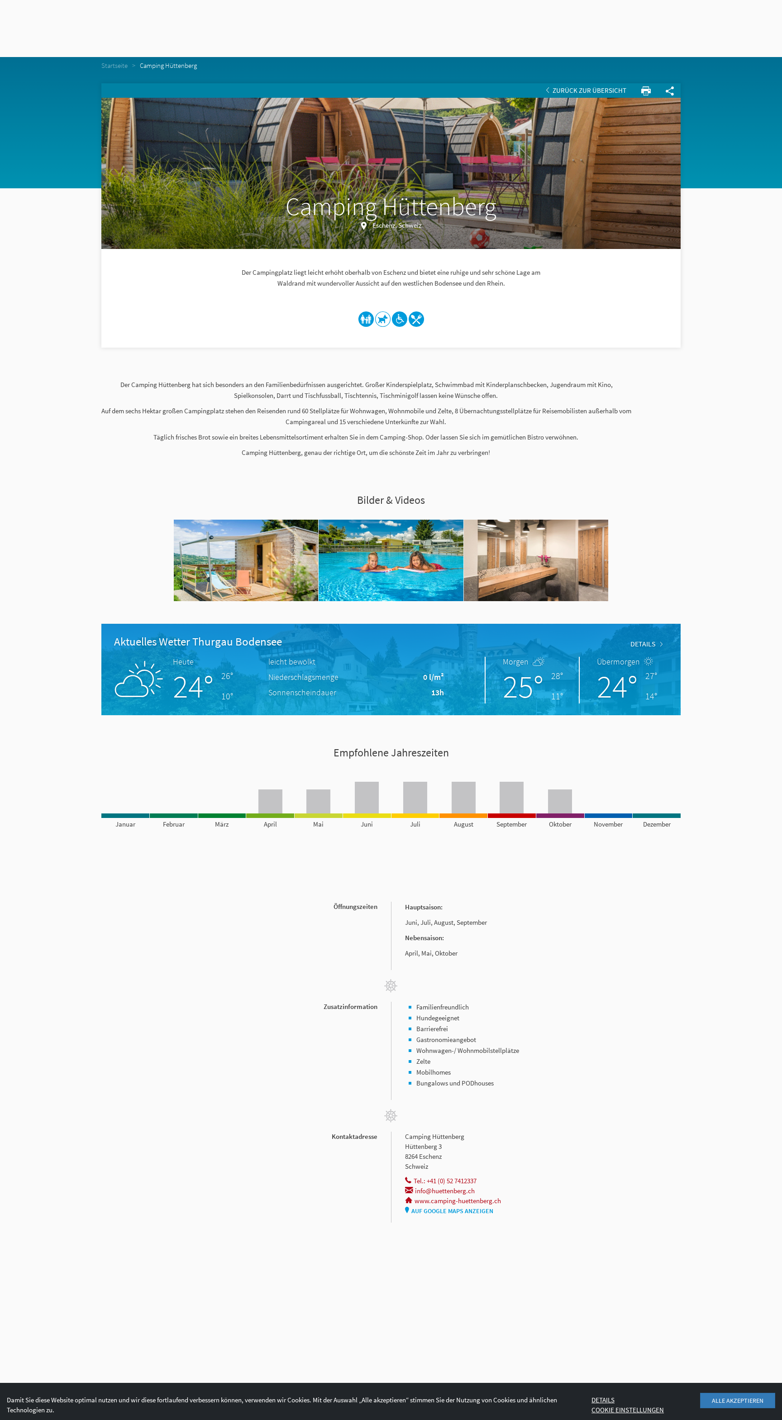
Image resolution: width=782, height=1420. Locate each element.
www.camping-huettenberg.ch (458, 1200)
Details (643, 643)
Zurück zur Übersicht (588, 90)
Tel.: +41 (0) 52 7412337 (445, 1180)
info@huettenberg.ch (445, 1190)
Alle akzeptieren (737, 1400)
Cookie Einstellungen (627, 1410)
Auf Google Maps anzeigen (452, 1211)
